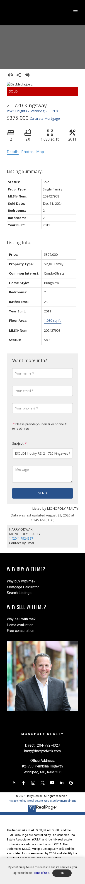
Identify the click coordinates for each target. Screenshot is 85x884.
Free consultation (20, 630)
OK (62, 873)
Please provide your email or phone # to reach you (39, 426)
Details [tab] (13, 151)
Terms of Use (40, 872)
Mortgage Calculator (23, 587)
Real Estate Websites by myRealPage (52, 800)
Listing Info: (19, 242)
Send (42, 493)
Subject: (18, 443)
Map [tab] (40, 151)
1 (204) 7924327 (21, 538)
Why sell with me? (21, 619)
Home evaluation (20, 625)
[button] (14, 783)
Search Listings (19, 593)
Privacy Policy (17, 800)
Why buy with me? (21, 581)
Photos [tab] (27, 151)
